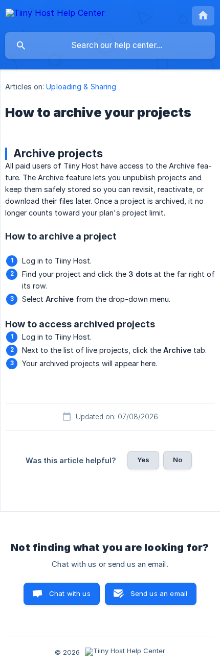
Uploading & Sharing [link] (81, 86)
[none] (55, 14)
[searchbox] (110, 45)
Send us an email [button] (158, 593)
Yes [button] (143, 460)
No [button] (177, 460)
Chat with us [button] (70, 593)
